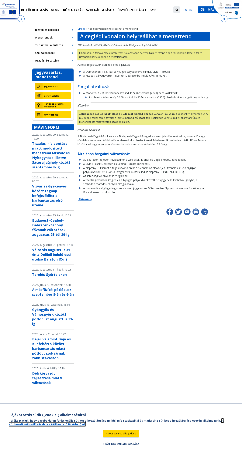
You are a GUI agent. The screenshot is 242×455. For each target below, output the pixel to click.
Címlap (81, 28)
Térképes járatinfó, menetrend (54, 105)
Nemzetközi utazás (67, 10)
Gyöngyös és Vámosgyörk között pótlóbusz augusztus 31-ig (52, 316)
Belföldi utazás (34, 10)
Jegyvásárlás (51, 86)
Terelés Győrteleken (49, 274)
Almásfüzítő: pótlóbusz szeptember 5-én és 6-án (53, 292)
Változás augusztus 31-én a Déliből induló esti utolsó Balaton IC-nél (51, 254)
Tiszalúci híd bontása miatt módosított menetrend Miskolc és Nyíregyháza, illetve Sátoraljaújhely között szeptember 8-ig (51, 155)
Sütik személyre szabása (122, 444)
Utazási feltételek (47, 60)
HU (185, 10)
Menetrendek (44, 37)
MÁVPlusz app (51, 114)
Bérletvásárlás (51, 95)
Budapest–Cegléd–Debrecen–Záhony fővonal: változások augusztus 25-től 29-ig (51, 227)
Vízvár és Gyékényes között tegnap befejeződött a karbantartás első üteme (49, 195)
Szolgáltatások (100, 10)
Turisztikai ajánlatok (49, 45)
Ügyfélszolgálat (132, 10)
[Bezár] (21, 18)
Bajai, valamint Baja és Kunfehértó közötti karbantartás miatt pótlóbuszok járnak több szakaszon (51, 348)
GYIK (153, 10)
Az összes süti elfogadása (121, 433)
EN (190, 10)
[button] (176, 9)
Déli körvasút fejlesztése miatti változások (47, 378)
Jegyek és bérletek (47, 30)
